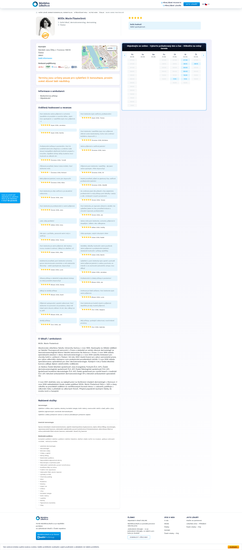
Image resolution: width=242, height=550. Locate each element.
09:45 (185, 71)
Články (166, 527)
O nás (166, 520)
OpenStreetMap (104, 67)
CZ (203, 4)
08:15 (185, 64)
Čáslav (101, 12)
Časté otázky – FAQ (171, 533)
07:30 (185, 60)
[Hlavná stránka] (36, 13)
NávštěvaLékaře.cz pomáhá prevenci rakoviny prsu (141, 525)
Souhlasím (233, 547)
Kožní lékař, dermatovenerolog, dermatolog (55, 12)
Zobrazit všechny (139, 537)
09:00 (185, 67)
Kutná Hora (93, 12)
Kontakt (167, 530)
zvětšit (110, 48)
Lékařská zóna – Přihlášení (196, 524)
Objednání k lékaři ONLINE (137, 520)
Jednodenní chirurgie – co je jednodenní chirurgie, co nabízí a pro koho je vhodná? (141, 531)
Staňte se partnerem (194, 520)
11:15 (174, 79)
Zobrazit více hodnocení (143, 34)
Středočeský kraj (80, 12)
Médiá (166, 524)
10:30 (185, 75)
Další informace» (45, 58)
